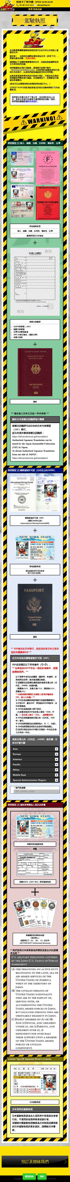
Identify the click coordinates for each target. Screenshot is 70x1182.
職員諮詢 (29, 1176)
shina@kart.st (43, 5)
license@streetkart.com (23, 70)
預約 (42, 1176)
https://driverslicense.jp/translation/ (30, 436)
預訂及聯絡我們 (35, 1161)
